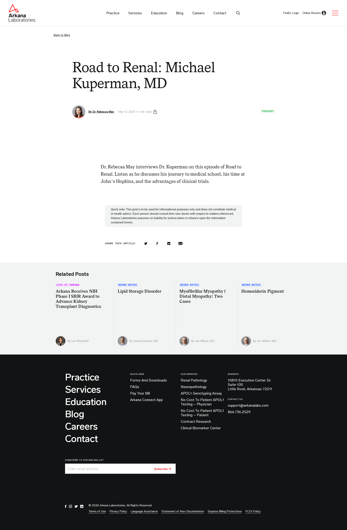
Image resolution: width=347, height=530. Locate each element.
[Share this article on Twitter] (145, 243)
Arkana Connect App (146, 400)
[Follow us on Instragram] (70, 506)
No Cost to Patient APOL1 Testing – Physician (202, 402)
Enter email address (83, 469)
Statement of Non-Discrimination (182, 511)
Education (85, 402)
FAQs (134, 387)
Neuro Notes (127, 285)
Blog (74, 414)
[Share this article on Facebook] (157, 243)
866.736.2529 (239, 412)
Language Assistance (144, 511)
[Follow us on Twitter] (76, 506)
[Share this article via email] (180, 243)
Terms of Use (97, 511)
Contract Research (196, 421)
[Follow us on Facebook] (66, 506)
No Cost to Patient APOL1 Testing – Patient (202, 412)
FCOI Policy (253, 511)
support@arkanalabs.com (248, 405)
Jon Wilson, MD (205, 341)
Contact (81, 439)
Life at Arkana (67, 285)
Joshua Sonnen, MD (145, 341)
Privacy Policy (118, 511)
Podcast (268, 111)
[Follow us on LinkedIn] (82, 506)
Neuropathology (194, 387)
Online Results (312, 13)
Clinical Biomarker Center (201, 428)
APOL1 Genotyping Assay (201, 393)
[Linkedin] (168, 243)
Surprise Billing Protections (225, 511)
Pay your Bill (140, 393)
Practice (82, 377)
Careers (81, 426)
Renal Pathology (194, 380)
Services (83, 389)
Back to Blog (61, 35)
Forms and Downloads (148, 380)
